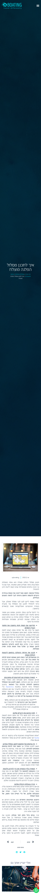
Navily (36, 738)
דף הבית (28, 274)
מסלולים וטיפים (19, 274)
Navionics (10, 686)
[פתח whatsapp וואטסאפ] (36, 890)
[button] (38, 5)
